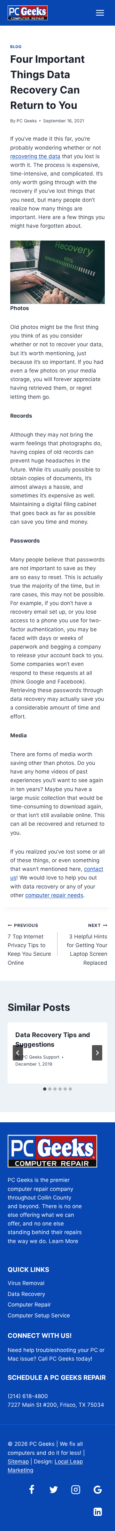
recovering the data (35, 156)
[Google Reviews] (97, 1489)
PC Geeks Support (40, 1057)
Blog (15, 46)
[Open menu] (99, 12)
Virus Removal (26, 1283)
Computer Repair (29, 1304)
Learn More (63, 1241)
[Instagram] (75, 1489)
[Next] (97, 1052)
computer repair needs (54, 895)
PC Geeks (27, 120)
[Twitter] (53, 1489)
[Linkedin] (97, 1511)
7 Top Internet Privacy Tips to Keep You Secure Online (29, 944)
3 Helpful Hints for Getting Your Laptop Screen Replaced (87, 944)
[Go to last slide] (18, 1052)
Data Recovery (26, 1294)
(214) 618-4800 (28, 1396)
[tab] (44, 1089)
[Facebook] (31, 1489)
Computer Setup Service (39, 1315)
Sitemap (18, 1461)
